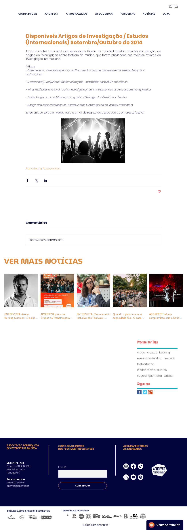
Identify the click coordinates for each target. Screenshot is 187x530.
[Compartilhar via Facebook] (27, 180)
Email (62, 467)
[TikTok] (140, 466)
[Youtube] (133, 477)
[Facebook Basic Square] (139, 392)
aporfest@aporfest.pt (18, 485)
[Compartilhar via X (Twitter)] (36, 180)
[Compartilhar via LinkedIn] (45, 180)
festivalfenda (145, 364)
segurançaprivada (149, 376)
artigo (141, 352)
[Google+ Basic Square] (150, 392)
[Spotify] (140, 477)
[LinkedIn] (126, 477)
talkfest (168, 376)
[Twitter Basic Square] (145, 392)
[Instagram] (126, 466)
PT (170, 6)
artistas (152, 352)
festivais (170, 358)
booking (164, 352)
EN (176, 6)
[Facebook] (133, 466)
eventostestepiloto (149, 358)
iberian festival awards (152, 370)
